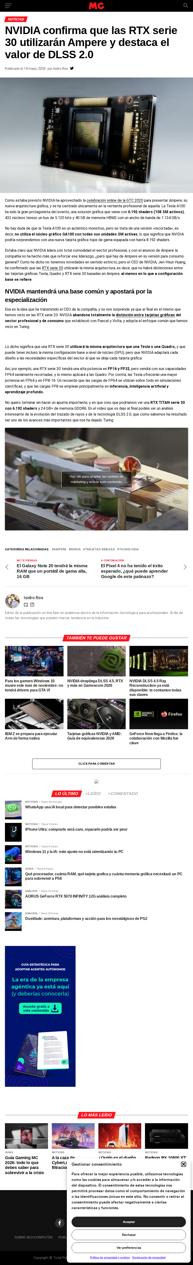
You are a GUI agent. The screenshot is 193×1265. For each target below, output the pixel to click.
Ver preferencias (129, 1248)
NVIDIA (76, 549)
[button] (183, 1164)
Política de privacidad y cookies (110, 1257)
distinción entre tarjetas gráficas (145, 315)
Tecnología (129, 549)
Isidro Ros (60, 68)
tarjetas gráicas (100, 549)
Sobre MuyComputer (33, 1237)
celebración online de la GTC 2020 (115, 200)
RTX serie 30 (52, 268)
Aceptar (129, 1222)
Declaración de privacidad (148, 1257)
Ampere (60, 549)
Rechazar (129, 1235)
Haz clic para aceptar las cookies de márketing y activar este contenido (96, 479)
